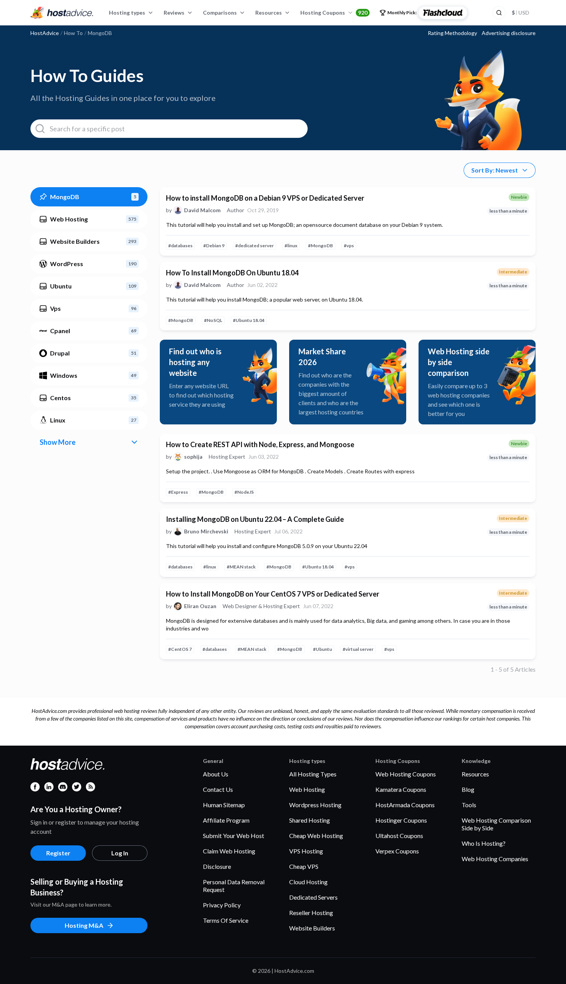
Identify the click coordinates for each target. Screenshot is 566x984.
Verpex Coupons (397, 851)
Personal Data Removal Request (234, 885)
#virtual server (358, 649)
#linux (291, 245)
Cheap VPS (303, 866)
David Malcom (202, 210)
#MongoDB (320, 245)
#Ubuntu (322, 649)
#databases (180, 245)
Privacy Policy (222, 905)
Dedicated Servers (313, 897)
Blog (468, 789)
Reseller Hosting (311, 912)
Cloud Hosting (308, 881)
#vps (349, 245)
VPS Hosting (306, 851)
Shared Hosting (309, 820)
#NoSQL (213, 320)
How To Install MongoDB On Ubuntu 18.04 (232, 272)
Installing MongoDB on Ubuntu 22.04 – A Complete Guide (255, 519)
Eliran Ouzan (200, 606)
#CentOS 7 (180, 649)
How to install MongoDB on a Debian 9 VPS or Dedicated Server (265, 198)
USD (520, 12)
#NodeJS (244, 492)
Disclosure (217, 866)
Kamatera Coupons (400, 789)
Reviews (174, 12)
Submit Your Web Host (233, 835)
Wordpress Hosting (315, 804)
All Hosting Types (313, 774)
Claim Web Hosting (229, 851)
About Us (215, 774)
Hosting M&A (84, 925)
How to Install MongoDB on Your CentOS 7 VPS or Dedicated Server (272, 594)
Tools (469, 804)
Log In (119, 853)
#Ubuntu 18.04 (249, 320)
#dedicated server (254, 245)
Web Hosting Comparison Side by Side (496, 823)
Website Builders (312, 928)
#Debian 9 (213, 245)
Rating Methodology (452, 33)
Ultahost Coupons (399, 835)
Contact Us (218, 789)
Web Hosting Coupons (405, 774)
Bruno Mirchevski (206, 531)
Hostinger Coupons (401, 820)
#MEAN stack (241, 567)
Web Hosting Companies (495, 858)
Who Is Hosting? (484, 843)
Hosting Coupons (333, 12)
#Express (178, 492)
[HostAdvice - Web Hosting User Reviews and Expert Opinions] (62, 13)
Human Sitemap (224, 804)
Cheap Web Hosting (316, 835)
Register (58, 853)
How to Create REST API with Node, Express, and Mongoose (260, 444)
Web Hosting (307, 789)
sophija (193, 457)
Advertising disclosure (509, 33)
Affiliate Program (226, 820)
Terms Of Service (225, 920)
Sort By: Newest (494, 170)
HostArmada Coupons (405, 804)
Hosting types (127, 12)
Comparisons (220, 12)
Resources (268, 12)
